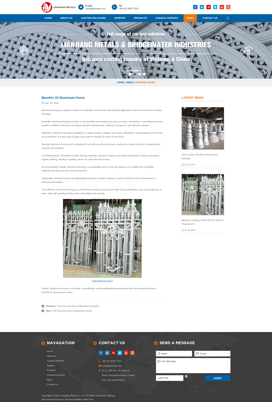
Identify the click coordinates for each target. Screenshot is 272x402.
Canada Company (166, 18)
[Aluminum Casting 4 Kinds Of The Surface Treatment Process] (202, 194)
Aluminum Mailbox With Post (79, 399)
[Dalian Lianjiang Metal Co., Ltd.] (58, 6)
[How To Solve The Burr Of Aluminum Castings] (202, 128)
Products (140, 18)
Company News (145, 83)
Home (48, 18)
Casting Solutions (93, 18)
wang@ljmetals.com (95, 8)
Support (119, 18)
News (190, 18)
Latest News (192, 97)
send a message (177, 343)
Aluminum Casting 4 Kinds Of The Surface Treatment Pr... (202, 222)
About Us (66, 18)
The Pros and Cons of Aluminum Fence (72, 310)
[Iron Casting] (136, 50)
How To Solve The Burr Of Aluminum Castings (199, 156)
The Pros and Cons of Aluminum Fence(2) (78, 306)
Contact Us (210, 18)
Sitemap (111, 395)
